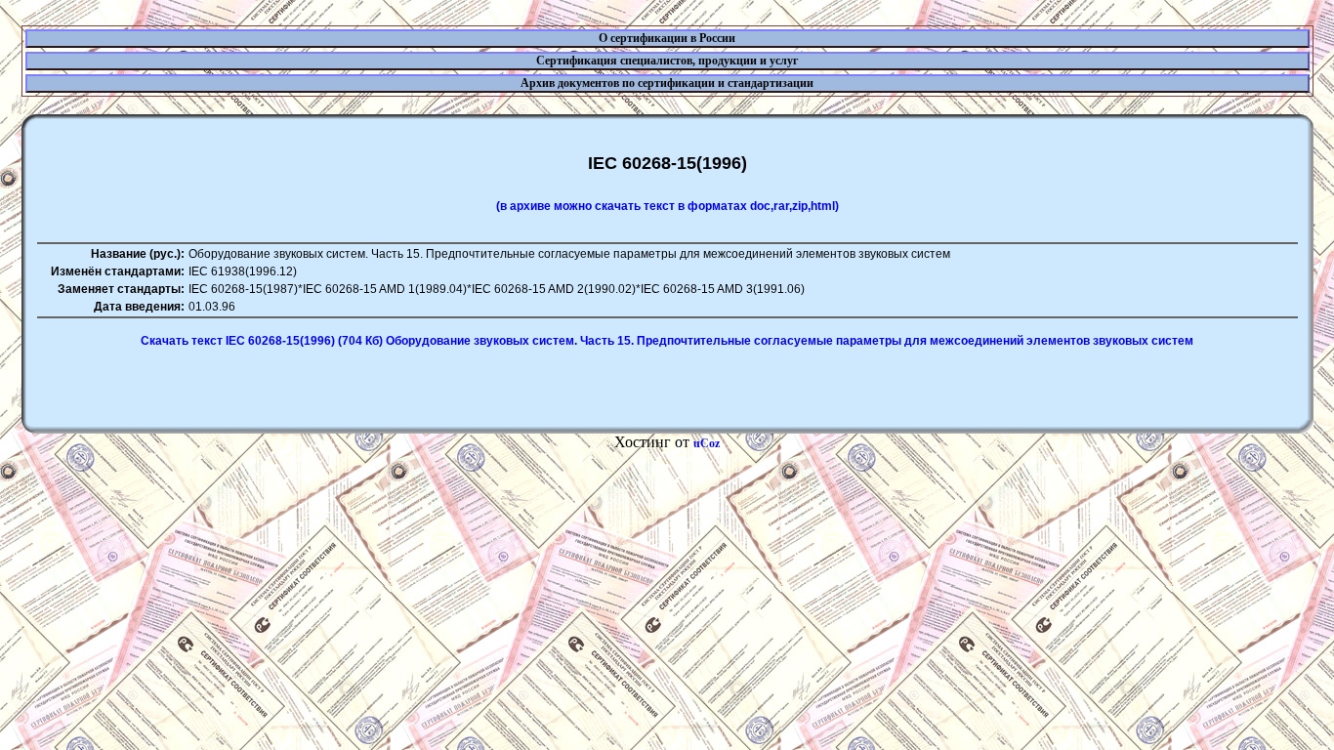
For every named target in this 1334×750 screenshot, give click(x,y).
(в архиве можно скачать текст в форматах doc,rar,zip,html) (667, 206)
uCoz (706, 443)
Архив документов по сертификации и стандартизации (667, 83)
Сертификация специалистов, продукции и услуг (667, 60)
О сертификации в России (667, 38)
